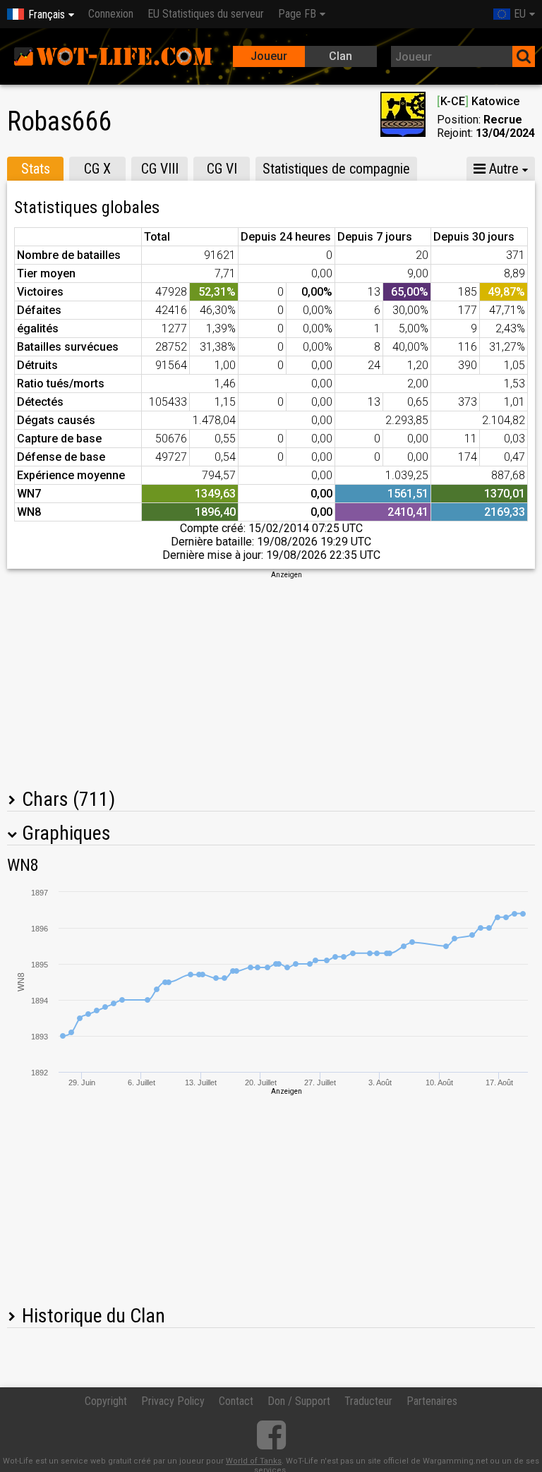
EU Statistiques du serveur (205, 13)
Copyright (106, 1401)
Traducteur (368, 1401)
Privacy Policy (173, 1401)
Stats (35, 168)
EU (520, 13)
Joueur (269, 56)
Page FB (297, 13)
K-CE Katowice (478, 101)
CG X (97, 168)
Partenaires (431, 1401)
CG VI (222, 168)
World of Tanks (254, 1461)
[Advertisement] (271, 679)
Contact (236, 1401)
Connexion (110, 13)
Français (46, 14)
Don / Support (298, 1401)
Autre (502, 168)
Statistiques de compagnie (336, 168)
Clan (340, 56)
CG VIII (160, 168)
